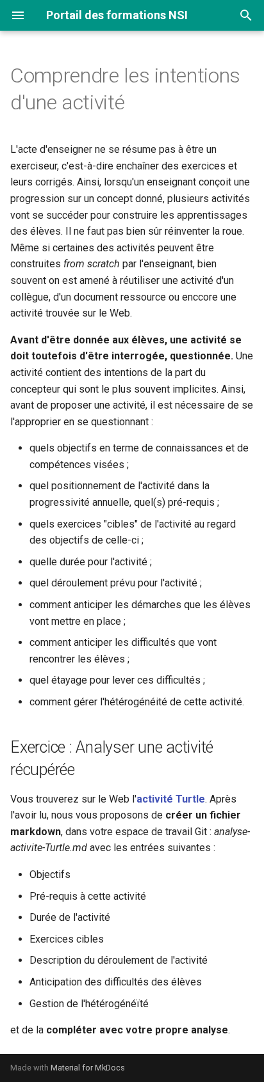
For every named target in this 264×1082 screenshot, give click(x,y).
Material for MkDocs (88, 1067)
